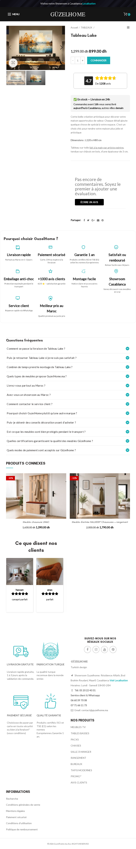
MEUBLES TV (78, 727)
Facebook (87, 649)
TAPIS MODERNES (81, 770)
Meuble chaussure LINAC (36, 522)
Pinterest (113, 649)
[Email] (98, 220)
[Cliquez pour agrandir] (13, 62)
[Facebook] (84, 220)
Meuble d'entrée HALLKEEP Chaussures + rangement (100, 522)
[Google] (93, 220)
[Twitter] (88, 220)
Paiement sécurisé (16, 817)
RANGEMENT (78, 757)
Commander (99, 60)
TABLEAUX (87, 27)
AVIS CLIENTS (79, 782)
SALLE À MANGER (81, 751)
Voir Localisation (119, 680)
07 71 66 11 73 (79, 705)
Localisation (89, 3)
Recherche (12, 798)
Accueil (74, 27)
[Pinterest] (102, 220)
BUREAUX (76, 764)
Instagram (96, 649)
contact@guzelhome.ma (94, 710)
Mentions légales (15, 810)
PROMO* (76, 776)
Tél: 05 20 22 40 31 (85, 690)
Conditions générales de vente (23, 804)
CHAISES (76, 745)
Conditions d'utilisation (19, 823)
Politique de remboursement (22, 829)
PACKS (75, 739)
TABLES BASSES (80, 733)
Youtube (104, 649)
